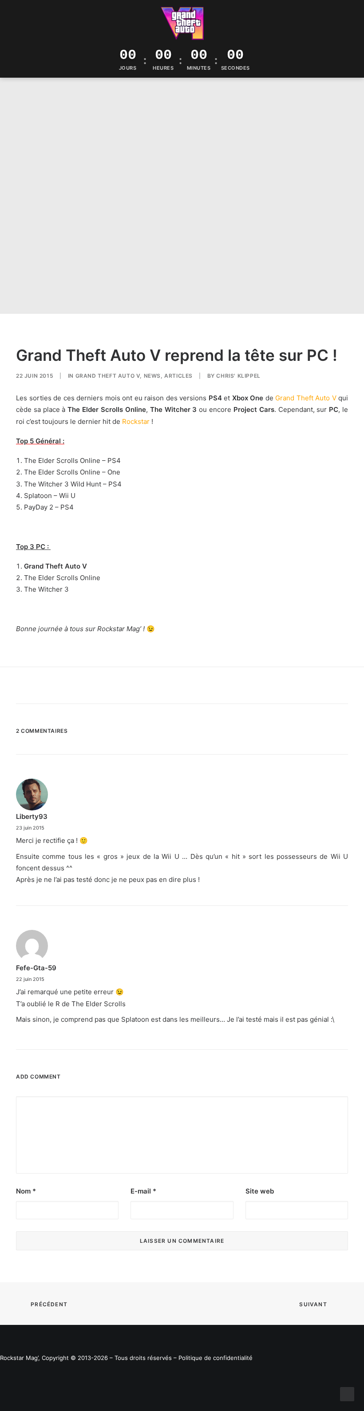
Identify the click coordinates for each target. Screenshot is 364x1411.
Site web (259, 1191)
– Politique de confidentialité (213, 1357)
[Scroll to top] (347, 1393)
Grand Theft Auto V (107, 375)
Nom (26, 1191)
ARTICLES (178, 375)
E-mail (143, 1191)
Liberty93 (31, 816)
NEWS (152, 375)
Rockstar (136, 421)
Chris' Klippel (238, 375)
